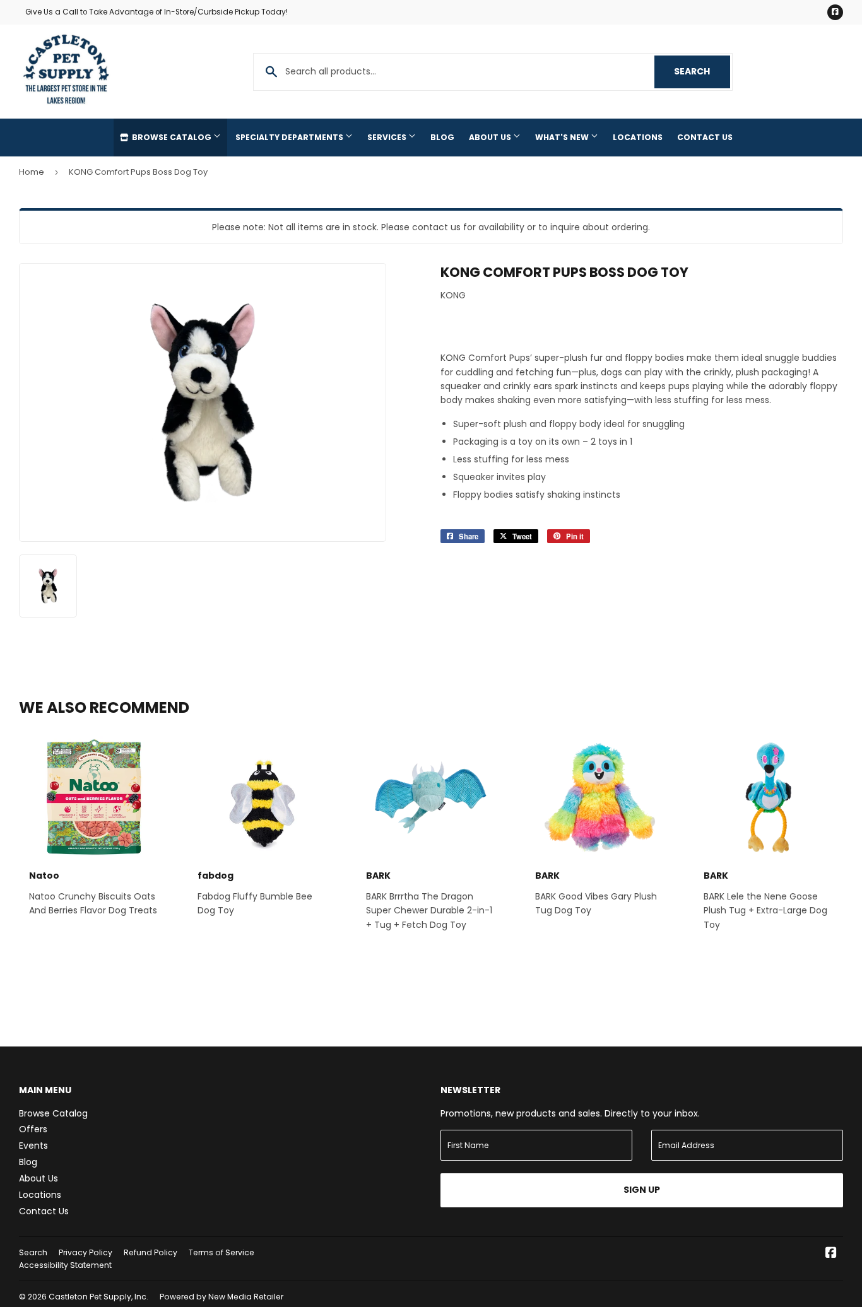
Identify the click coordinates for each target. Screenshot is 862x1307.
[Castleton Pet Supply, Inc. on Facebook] (831, 1254)
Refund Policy (150, 1252)
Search (702, 71)
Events (33, 1145)
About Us (491, 137)
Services (387, 137)
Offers (33, 1129)
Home (31, 172)
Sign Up (641, 1189)
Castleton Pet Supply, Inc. (98, 1296)
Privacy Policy (85, 1252)
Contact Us (705, 137)
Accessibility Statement (65, 1265)
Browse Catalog (171, 137)
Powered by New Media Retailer (221, 1296)
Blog (442, 137)
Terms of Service (221, 1252)
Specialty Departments (290, 137)
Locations (638, 137)
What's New (563, 137)
